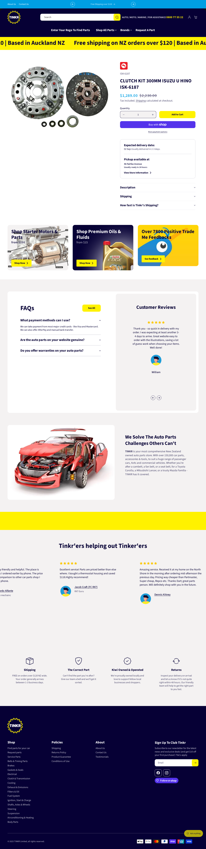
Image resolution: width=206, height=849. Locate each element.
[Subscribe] (195, 762)
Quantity (125, 108)
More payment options (157, 131)
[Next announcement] (133, 4)
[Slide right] (159, 398)
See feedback (151, 259)
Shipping (141, 101)
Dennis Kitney (138, 594)
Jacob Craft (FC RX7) (62, 587)
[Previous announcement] (72, 4)
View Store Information (136, 172)
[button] (105, 30)
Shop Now (19, 263)
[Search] (117, 17)
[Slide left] (153, 398)
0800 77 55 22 (174, 17)
